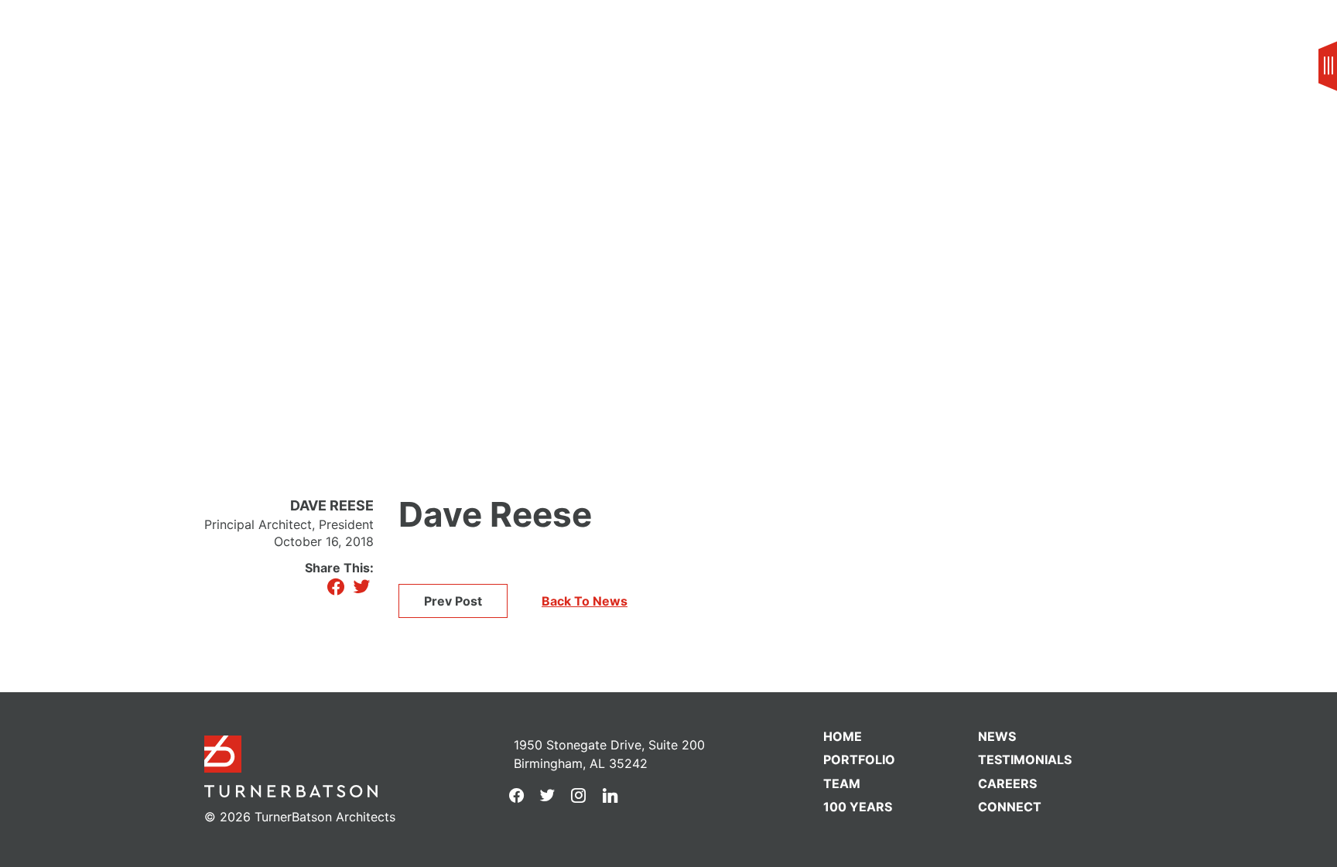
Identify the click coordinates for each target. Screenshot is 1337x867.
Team (68, 28)
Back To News (584, 601)
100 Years (857, 807)
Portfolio (859, 759)
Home (842, 736)
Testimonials (1025, 759)
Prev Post (453, 601)
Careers (1007, 783)
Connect (1009, 807)
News (997, 736)
